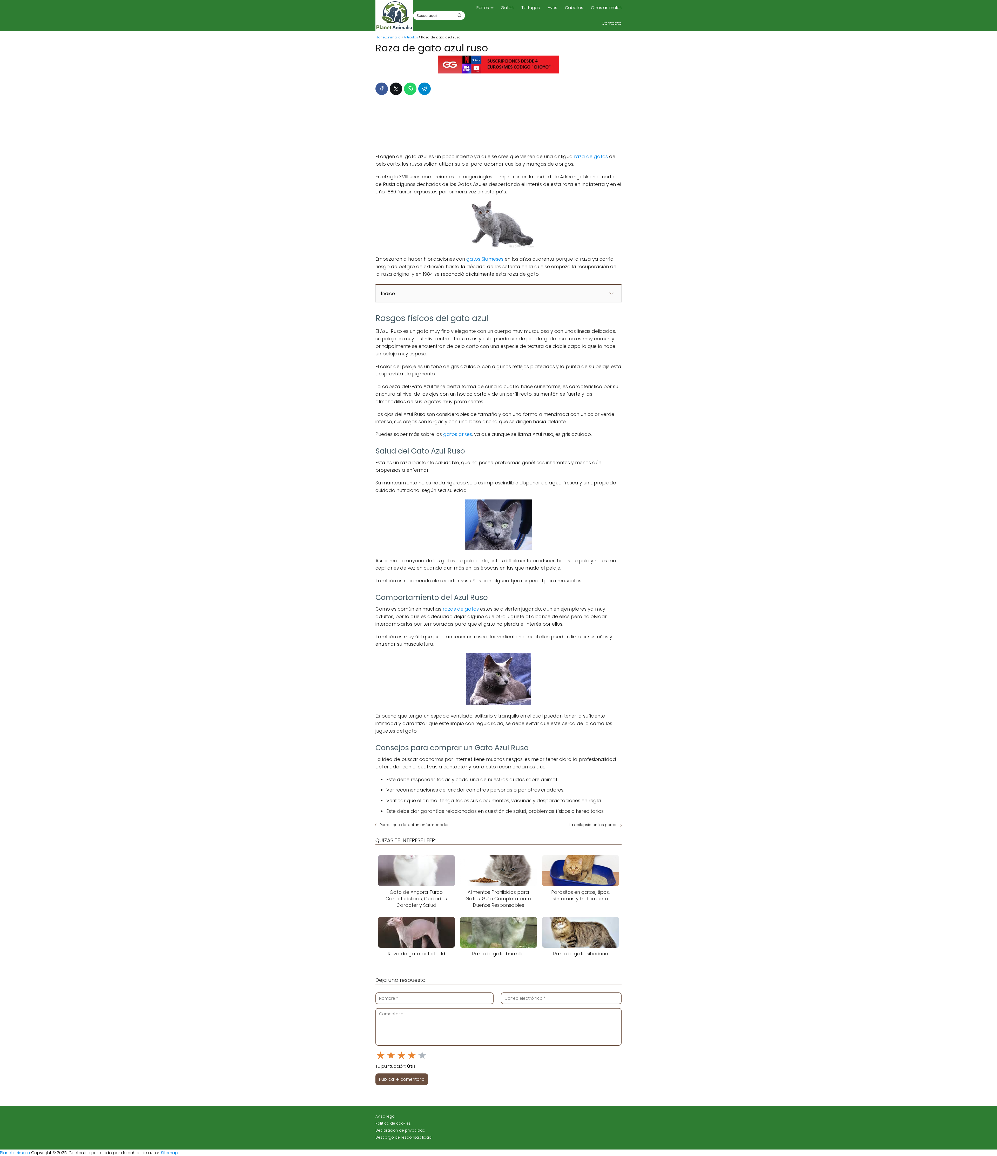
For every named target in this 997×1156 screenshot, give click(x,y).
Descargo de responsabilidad (403, 1137)
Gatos (507, 8)
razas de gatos (461, 609)
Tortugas (530, 8)
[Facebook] (381, 89)
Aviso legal (385, 1116)
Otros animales (606, 8)
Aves (552, 8)
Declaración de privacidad (400, 1130)
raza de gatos (591, 156)
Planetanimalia (15, 1153)
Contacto (612, 23)
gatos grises (457, 434)
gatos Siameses (484, 259)
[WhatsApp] (410, 89)
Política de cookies (393, 1123)
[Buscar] (459, 15)
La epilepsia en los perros (593, 824)
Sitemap (169, 1153)
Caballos (574, 8)
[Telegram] (424, 89)
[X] (396, 89)
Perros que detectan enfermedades (414, 824)
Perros (482, 8)
